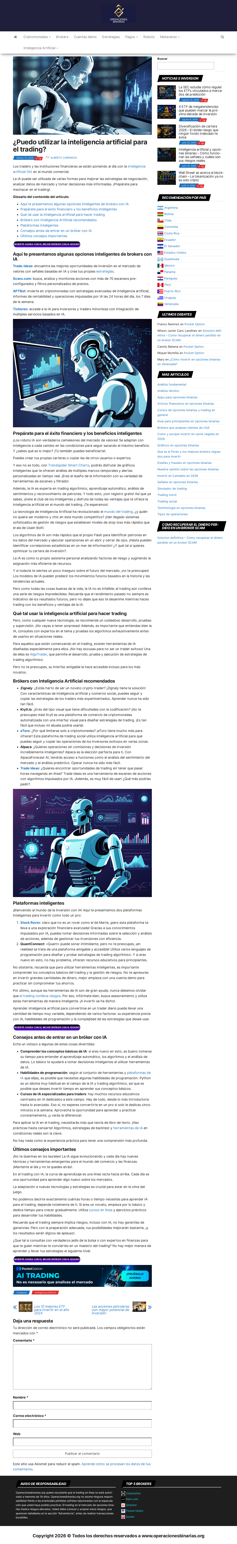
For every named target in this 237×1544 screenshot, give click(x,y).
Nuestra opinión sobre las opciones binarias (188, 469)
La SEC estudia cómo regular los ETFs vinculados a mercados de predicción (200, 90)
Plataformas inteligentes (39, 225)
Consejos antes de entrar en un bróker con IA (56, 231)
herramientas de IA (128, 1128)
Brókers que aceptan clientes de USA (183, 428)
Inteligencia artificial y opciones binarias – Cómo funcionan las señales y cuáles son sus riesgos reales (200, 154)
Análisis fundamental (171, 384)
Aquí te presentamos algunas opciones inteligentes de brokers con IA (74, 204)
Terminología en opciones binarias (181, 508)
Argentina (170, 207)
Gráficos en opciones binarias (178, 445)
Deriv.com (131, 1499)
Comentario (24, 1340)
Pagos (130, 37)
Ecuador (169, 240)
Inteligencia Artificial (40, 48)
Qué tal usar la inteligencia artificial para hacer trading (62, 215)
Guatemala (171, 259)
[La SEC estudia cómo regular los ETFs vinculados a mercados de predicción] (166, 92)
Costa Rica (171, 233)
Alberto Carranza (64, 157)
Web (16, 1434)
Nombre (20, 1397)
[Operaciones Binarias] (15, 36)
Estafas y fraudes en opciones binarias (184, 463)
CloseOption (133, 1493)
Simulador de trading (172, 488)
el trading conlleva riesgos (40, 996)
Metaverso (169, 37)
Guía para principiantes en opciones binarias (188, 421)
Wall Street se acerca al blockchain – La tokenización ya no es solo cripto (201, 176)
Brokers (62, 37)
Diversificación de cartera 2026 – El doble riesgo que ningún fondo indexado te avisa (198, 131)
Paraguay (170, 278)
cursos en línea (100, 1210)
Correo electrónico (29, 1416)
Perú (167, 284)
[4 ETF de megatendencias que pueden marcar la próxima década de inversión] (166, 111)
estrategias (105, 271)
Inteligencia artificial (45, 1292)
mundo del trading (118, 512)
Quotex (130, 1516)
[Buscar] (220, 66)
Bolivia (168, 214)
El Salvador (171, 246)
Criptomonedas (36, 37)
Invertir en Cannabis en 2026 (177, 476)
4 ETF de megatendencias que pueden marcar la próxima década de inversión (198, 110)
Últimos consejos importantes (43, 236)
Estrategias (111, 37)
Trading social (167, 501)
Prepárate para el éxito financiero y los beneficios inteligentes (68, 209)
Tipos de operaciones (172, 514)
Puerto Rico (172, 291)
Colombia (170, 227)
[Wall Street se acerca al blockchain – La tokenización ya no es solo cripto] (166, 177)
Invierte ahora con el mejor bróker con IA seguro (47, 244)
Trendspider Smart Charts (68, 465)
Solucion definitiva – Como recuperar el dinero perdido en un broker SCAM (189, 335)
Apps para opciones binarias (177, 397)
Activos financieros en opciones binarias (185, 403)
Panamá (169, 272)
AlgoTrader (38, 654)
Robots (149, 37)
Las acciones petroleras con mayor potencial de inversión (110, 1310)
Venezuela (170, 304)
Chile (167, 220)
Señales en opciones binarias (177, 482)
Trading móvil (166, 495)
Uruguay (169, 297)
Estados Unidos (174, 252)
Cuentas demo (85, 37)
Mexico (169, 265)
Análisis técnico (168, 391)
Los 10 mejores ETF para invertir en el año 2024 (51, 1310)
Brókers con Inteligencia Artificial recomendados (58, 220)
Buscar (162, 58)
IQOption (131, 1505)
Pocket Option (194, 324)
